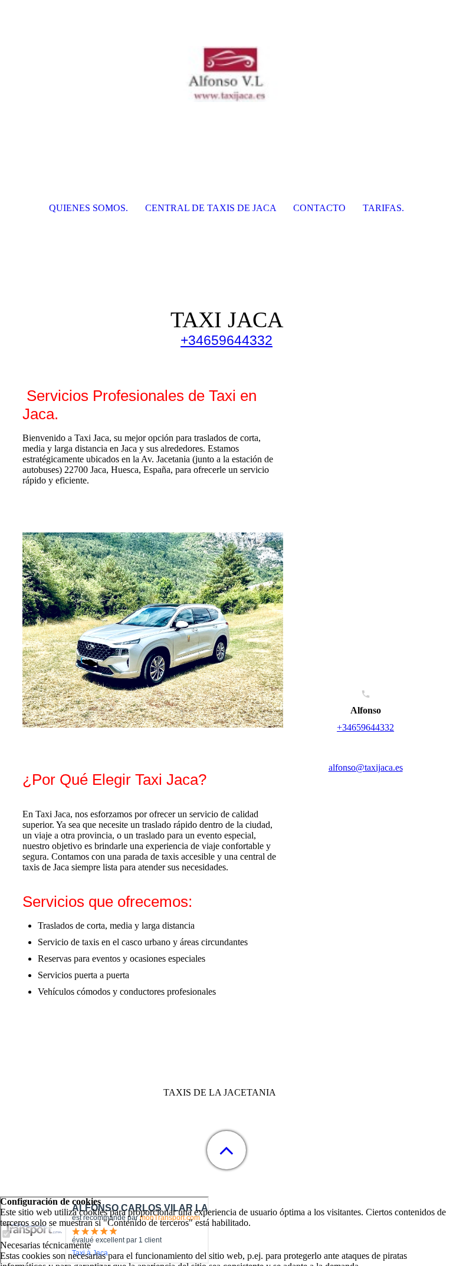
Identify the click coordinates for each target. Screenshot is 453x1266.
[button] (226, 1150)
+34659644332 (226, 340)
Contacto (319, 208)
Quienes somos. (88, 208)
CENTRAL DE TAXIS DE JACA (211, 208)
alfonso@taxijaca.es (366, 767)
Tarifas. (383, 208)
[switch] (6, 1234)
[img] (226, 74)
